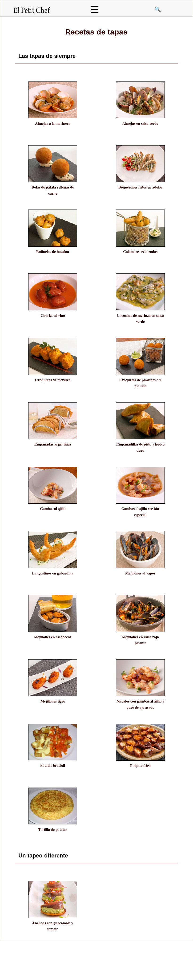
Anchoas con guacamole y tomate (52, 926)
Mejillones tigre (52, 701)
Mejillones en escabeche (53, 636)
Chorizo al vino (52, 315)
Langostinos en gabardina (52, 573)
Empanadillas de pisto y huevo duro (140, 447)
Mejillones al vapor (140, 573)
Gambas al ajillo (52, 508)
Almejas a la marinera (52, 123)
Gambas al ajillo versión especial (140, 511)
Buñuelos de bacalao (52, 251)
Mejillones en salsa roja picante (140, 640)
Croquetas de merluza (52, 379)
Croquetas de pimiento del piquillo (140, 383)
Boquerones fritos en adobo (140, 187)
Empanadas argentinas (52, 444)
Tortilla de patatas (52, 829)
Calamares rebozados (140, 251)
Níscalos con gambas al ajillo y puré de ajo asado (140, 704)
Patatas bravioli (52, 765)
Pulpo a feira (140, 765)
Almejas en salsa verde (140, 123)
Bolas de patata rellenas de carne (53, 190)
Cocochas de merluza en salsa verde (140, 318)
